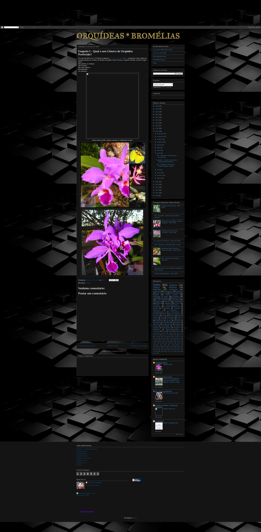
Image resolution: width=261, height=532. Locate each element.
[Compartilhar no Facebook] (116, 280)
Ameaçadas (171, 338)
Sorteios (178, 349)
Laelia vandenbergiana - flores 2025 (166, 273)
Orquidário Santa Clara (83, 458)
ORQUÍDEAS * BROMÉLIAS (128, 36)
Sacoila (171, 349)
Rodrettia (155, 349)
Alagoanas (173, 285)
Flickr (155, 63)
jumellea (155, 353)
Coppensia (164, 339)
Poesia (164, 346)
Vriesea (179, 351)
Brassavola (177, 307)
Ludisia (155, 326)
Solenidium (166, 322)
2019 (157, 125)
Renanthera (156, 329)
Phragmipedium (157, 346)
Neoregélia (155, 344)
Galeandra (178, 324)
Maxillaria (172, 315)
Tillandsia (168, 303)
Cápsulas (168, 321)
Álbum (158, 303)
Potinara (167, 301)
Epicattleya (167, 307)
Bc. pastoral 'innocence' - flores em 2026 (167, 241)
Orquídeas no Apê (81, 460)
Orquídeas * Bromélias (95, 482)
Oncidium (176, 296)
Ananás (179, 338)
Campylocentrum (167, 324)
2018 (157, 128)
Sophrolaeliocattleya (159, 312)
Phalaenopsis (168, 291)
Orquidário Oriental (81, 456)
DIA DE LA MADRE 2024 (170, 423)
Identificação (171, 341)
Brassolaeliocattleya (173, 305)
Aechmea (180, 319)
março (159, 172)
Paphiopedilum (166, 327)
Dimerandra (164, 313)
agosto (159, 145)
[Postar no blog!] (112, 280)
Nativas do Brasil (177, 298)
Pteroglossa (177, 327)
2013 (157, 190)
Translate (168, 87)
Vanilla (171, 331)
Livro (162, 317)
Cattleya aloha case (169, 408)
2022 (157, 117)
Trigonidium (163, 338)
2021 (157, 120)
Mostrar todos (179, 434)
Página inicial (113, 346)
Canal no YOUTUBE (159, 53)
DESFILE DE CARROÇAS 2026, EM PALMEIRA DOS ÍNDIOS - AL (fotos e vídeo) (171, 380)
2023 (157, 114)
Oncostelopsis (167, 336)
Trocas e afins (171, 351)
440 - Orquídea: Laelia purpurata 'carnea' (167, 244)
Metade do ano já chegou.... (171, 393)
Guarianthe (156, 315)
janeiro (159, 178)
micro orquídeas (161, 293)
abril (158, 170)
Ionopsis (179, 341)
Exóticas (155, 341)
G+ (126, 58)
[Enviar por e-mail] (110, 280)
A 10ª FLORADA (162, 300)
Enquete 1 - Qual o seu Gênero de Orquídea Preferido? (167, 161)
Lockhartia (162, 343)
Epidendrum (173, 289)
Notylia (165, 344)
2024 (157, 112)
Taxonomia (156, 331)
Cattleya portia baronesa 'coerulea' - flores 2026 (170, 231)
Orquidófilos (156, 322)
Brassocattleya (175, 293)
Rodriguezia (157, 301)
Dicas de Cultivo (166, 334)
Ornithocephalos (175, 344)
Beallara (171, 333)
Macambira (171, 343)
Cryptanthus (156, 334)
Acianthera (156, 305)
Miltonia (178, 343)
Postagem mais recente (86, 346)
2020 (157, 123)
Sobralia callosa (168, 364)
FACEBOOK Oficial (159, 60)
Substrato (155, 351)
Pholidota (155, 338)
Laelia (155, 298)
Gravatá (181, 334)
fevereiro (160, 175)
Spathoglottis (177, 322)
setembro (160, 142)
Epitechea (178, 339)
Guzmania (158, 336)
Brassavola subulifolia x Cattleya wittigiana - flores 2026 (172, 222)
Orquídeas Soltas (161, 363)
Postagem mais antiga (138, 346)
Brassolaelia (166, 308)
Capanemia (156, 339)
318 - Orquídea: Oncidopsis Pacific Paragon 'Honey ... (166, 165)
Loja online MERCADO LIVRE (162, 49)
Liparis (154, 343)
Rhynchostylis (177, 348)
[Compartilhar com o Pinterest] (118, 280)
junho (159, 150)
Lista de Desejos (176, 313)
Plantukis (79, 465)
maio (159, 153)
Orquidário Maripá (81, 453)
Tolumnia (162, 351)
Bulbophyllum (159, 321)
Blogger (134, 518)
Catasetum (156, 291)
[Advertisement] (15, 13)
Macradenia (177, 321)
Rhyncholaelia (167, 348)
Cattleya (156, 287)
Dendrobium (164, 298)
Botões (178, 333)
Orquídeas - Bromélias (116, 58)
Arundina (163, 333)
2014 (157, 187)
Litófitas (164, 315)
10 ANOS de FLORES (167, 319)
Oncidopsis (176, 326)
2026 (157, 106)
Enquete (88, 283)
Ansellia (155, 333)
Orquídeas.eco (80, 462)
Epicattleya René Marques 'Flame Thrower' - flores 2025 (171, 249)
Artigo (179, 315)
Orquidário (156, 327)
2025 (157, 109)
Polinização (171, 346)
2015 (157, 184)
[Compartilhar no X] (114, 280)
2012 (157, 193)
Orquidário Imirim (81, 451)
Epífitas (157, 285)
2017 (157, 131)
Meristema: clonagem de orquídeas (86, 449)
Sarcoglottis (170, 317)
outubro (160, 139)
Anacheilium (175, 300)
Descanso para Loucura (163, 377)
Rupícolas (157, 289)
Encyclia (177, 308)
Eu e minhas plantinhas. (163, 391)
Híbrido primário (172, 294)
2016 (157, 181)
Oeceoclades (165, 326)
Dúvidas (174, 334)
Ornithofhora (177, 336)
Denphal (156, 294)
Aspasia (155, 317)
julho (159, 147)
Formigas (162, 341)
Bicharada (156, 313)
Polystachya (173, 310)
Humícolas (156, 310)
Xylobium (178, 331)
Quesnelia (157, 348)
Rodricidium (164, 349)
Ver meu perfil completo (93, 485)
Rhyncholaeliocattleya (172, 329)
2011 (157, 195)
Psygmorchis (179, 346)
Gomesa (177, 303)
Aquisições (156, 324)
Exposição (179, 291)
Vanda (164, 331)
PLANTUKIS (159, 421)
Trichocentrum (175, 312)
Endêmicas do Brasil (160, 296)
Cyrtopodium (157, 307)
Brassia (155, 308)
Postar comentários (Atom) (115, 351)
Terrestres (173, 287)
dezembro (160, 133)
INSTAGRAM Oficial (159, 56)
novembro (160, 136)
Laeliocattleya (178, 301)
